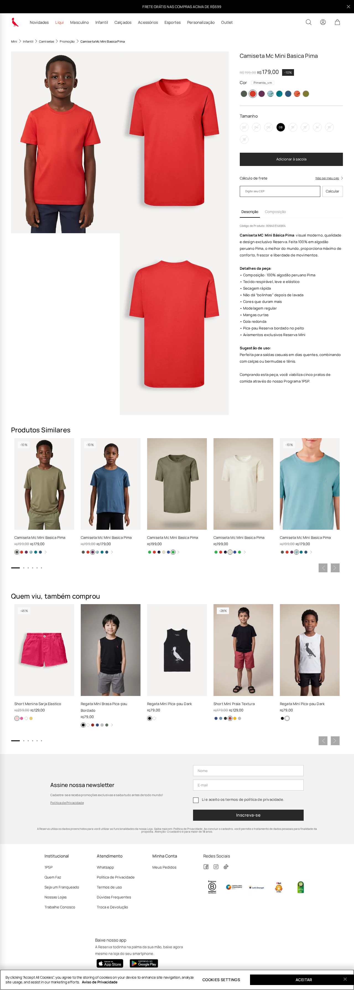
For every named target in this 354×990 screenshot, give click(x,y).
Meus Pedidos (164, 867)
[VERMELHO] (92, 725)
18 (244, 139)
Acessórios (148, 22)
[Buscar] (308, 22)
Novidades (39, 22)
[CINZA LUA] (239, 718)
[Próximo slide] (335, 567)
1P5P (49, 867)
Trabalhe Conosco (60, 907)
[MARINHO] (97, 725)
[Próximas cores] (45, 552)
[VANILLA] (163, 552)
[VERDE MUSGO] (306, 93)
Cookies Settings (221, 979)
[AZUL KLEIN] (21, 718)
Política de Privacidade (67, 803)
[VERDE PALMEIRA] (173, 552)
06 (268, 127)
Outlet (227, 22)
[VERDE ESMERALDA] (279, 93)
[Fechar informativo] (348, 6)
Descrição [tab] (249, 211)
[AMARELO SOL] (159, 552)
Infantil (101, 22)
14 (317, 127)
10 (292, 127)
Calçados (122, 22)
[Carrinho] (337, 22)
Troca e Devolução (112, 907)
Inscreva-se (248, 815)
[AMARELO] (31, 718)
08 (280, 127)
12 (305, 127)
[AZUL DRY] (220, 718)
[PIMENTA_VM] (252, 93)
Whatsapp (105, 867)
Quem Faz (53, 877)
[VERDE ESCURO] (106, 725)
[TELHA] (230, 718)
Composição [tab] (275, 211)
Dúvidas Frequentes (114, 897)
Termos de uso (109, 887)
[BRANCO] (26, 718)
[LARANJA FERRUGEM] (297, 93)
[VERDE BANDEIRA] (149, 552)
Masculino (79, 22)
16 (329, 127)
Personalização (201, 22)
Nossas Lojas (56, 897)
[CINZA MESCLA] (102, 725)
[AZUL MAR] (261, 93)
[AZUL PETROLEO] (288, 93)
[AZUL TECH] (154, 552)
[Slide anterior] (323, 567)
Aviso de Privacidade (100, 981)
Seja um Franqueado (62, 887)
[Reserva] (15, 22)
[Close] (345, 979)
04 (256, 127)
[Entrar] (323, 22)
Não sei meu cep (327, 178)
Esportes (173, 22)
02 (244, 127)
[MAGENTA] (17, 718)
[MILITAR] (244, 93)
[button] (65, 142)
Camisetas (46, 41)
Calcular (332, 191)
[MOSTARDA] (234, 718)
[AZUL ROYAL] (168, 552)
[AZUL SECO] (270, 93)
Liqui (59, 22)
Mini (14, 41)
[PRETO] (83, 725)
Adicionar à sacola (291, 159)
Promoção (67, 41)
